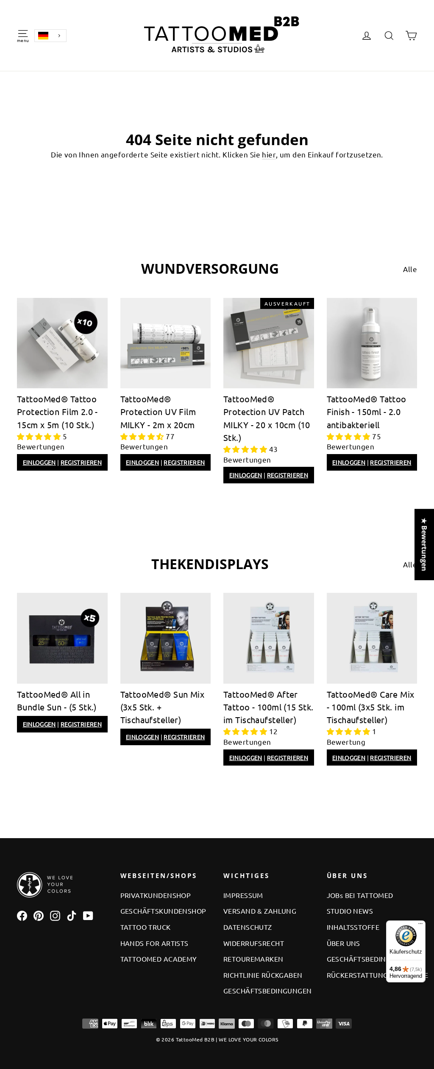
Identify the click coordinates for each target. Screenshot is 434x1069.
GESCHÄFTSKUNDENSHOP (163, 910)
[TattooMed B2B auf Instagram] (55, 915)
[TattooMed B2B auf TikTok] (72, 915)
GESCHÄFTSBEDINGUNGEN (267, 990)
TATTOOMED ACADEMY (158, 958)
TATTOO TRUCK (145, 927)
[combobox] (50, 35)
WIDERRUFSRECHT (253, 943)
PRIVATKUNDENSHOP (155, 895)
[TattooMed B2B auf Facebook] (22, 915)
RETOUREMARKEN (253, 958)
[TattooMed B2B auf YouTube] (88, 915)
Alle (410, 268)
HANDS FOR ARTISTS (154, 943)
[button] (40, 436)
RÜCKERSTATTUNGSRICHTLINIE (372, 975)
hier (269, 154)
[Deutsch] (50, 35)
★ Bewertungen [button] (424, 544)
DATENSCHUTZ (247, 927)
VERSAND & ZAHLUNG (259, 910)
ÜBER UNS (343, 943)
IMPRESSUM (243, 895)
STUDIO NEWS (350, 910)
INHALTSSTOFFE (353, 927)
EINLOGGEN (39, 462)
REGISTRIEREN (81, 462)
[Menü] (420, 925)
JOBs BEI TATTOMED (360, 895)
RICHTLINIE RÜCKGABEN (263, 975)
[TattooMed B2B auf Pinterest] (38, 915)
